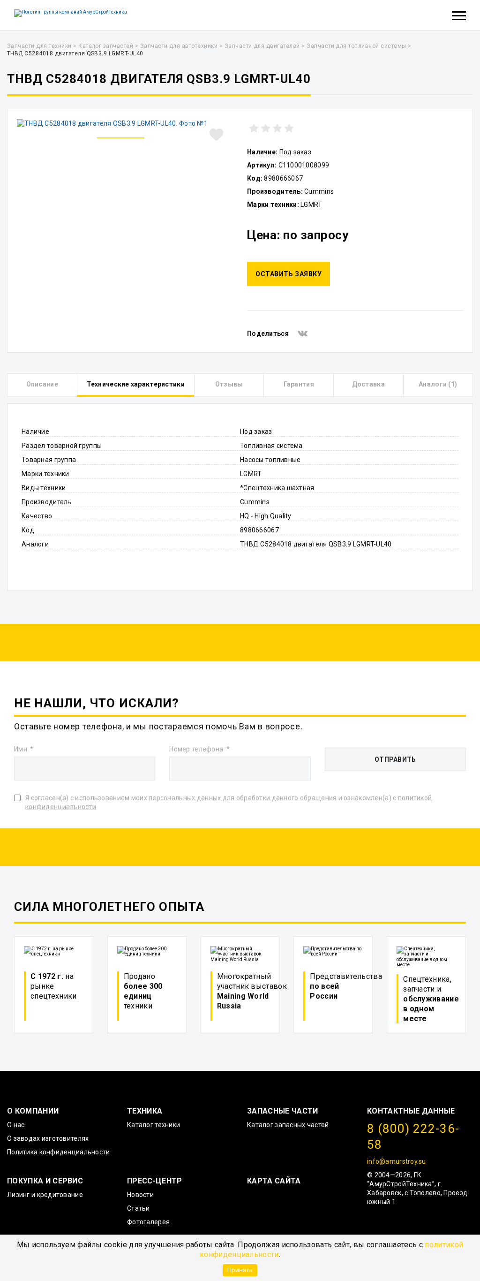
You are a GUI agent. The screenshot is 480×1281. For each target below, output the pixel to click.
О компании (33, 1111)
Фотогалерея (148, 1222)
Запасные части (282, 1111)
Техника (144, 1111)
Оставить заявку (288, 274)
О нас (15, 1125)
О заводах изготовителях (48, 1138)
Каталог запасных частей (288, 1125)
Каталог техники (153, 1125)
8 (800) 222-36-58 (413, 1137)
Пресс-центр (154, 1180)
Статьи (138, 1208)
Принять (240, 1269)
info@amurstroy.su (396, 1161)
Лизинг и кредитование (45, 1194)
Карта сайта (274, 1180)
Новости (140, 1194)
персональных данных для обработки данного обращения (243, 798)
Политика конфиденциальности (58, 1152)
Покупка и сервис (45, 1180)
